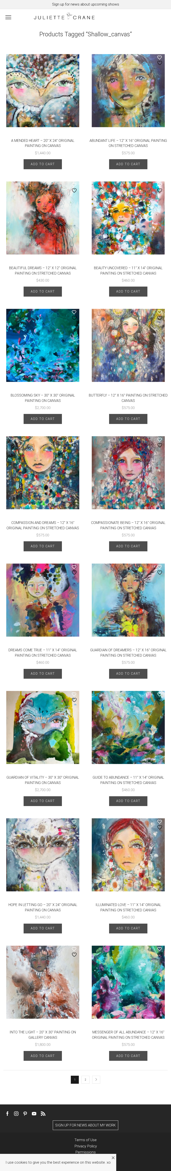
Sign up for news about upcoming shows (85, 4)
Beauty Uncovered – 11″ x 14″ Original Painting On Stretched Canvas (128, 270)
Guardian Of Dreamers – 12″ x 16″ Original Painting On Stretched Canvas (128, 653)
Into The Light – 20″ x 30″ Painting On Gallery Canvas (43, 1035)
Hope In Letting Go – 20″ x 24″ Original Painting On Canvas (42, 907)
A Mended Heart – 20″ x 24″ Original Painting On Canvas (42, 143)
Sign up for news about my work (85, 1125)
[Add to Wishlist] (74, 60)
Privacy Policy (85, 1146)
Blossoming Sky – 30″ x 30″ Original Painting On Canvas (43, 398)
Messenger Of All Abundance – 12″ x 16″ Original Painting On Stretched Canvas (128, 1035)
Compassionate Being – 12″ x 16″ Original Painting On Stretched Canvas (128, 525)
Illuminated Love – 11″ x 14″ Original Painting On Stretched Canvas (128, 907)
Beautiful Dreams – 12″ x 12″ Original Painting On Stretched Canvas (43, 270)
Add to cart (43, 164)
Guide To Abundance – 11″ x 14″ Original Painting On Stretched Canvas (128, 780)
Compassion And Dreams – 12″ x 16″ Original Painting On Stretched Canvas (42, 525)
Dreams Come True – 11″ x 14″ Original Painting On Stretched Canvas (42, 653)
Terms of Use (85, 1140)
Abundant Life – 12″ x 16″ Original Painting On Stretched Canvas (128, 143)
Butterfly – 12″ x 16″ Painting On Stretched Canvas (128, 398)
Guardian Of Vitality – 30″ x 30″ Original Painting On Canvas (42, 780)
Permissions (85, 1152)
